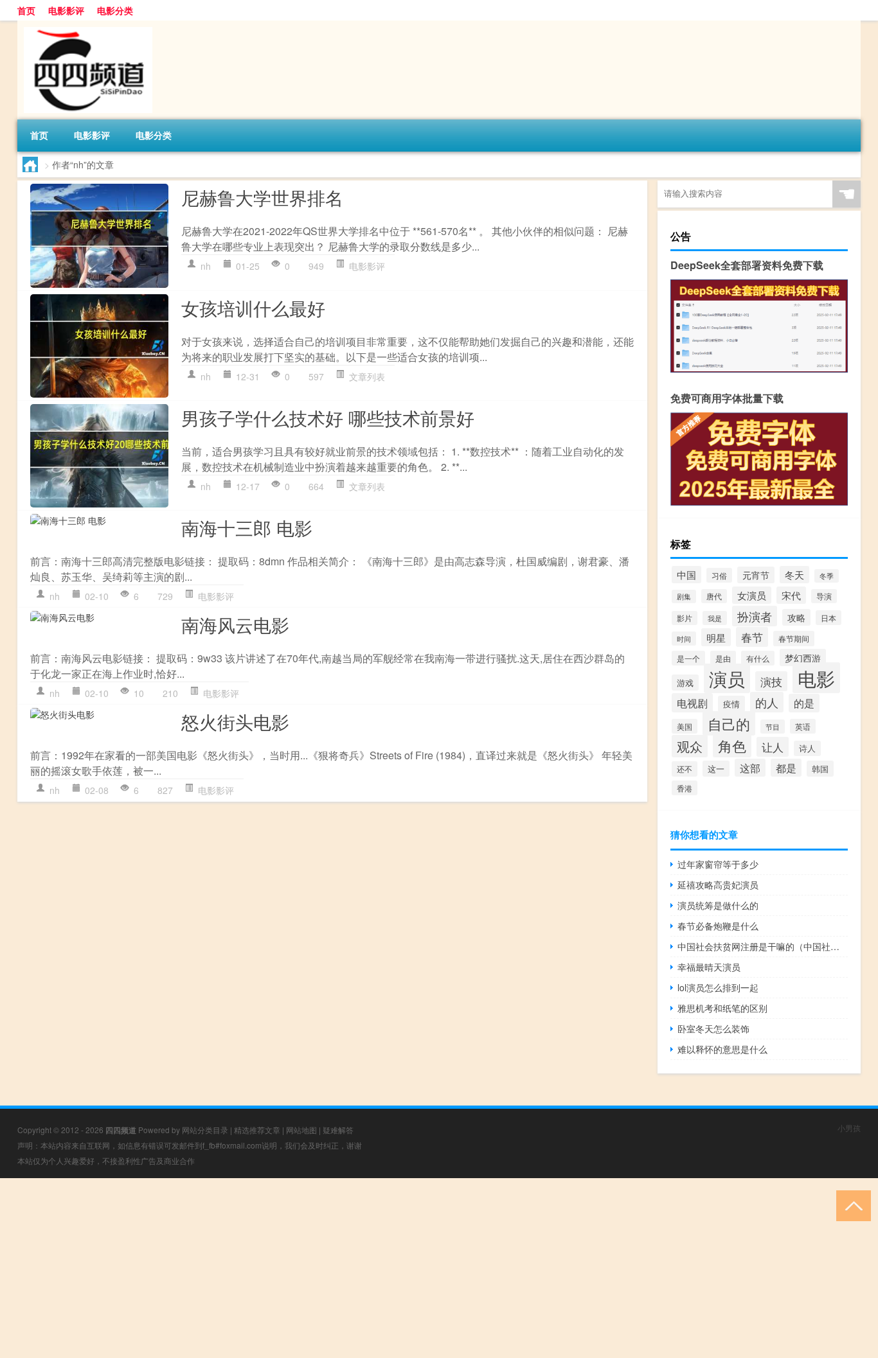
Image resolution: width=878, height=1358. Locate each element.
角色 (732, 745)
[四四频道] (84, 25)
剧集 (684, 596)
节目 (773, 726)
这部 (750, 768)
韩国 (820, 769)
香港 (684, 787)
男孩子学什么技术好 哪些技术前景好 (327, 417)
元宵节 (755, 575)
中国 (686, 574)
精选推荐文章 (257, 1129)
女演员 (751, 595)
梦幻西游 (803, 657)
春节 (752, 637)
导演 (824, 596)
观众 (690, 746)
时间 (684, 638)
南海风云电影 (235, 624)
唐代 (714, 596)
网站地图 (301, 1129)
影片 (684, 618)
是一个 (688, 658)
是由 (723, 658)
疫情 (731, 704)
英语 (803, 726)
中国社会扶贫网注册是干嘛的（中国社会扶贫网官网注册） (762, 946)
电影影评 (66, 10)
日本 (828, 617)
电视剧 (692, 702)
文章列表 (367, 376)
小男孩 (849, 1127)
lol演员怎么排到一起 (717, 987)
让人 (773, 747)
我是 (715, 618)
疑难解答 (338, 1129)
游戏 (685, 682)
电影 (816, 677)
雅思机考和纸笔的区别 (722, 1007)
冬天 (794, 574)
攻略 (796, 617)
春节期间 (793, 638)
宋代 (791, 595)
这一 (716, 769)
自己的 (729, 723)
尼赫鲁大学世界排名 (262, 197)
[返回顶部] (850, 1204)
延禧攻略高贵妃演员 (717, 884)
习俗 (719, 575)
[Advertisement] (385, 1268)
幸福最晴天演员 (708, 966)
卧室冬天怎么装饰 (713, 1028)
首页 (26, 10)
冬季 (827, 576)
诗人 (807, 748)
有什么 (757, 658)
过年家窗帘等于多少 (717, 864)
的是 (804, 703)
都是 (786, 768)
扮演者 (754, 616)
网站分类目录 (205, 1129)
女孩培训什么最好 (253, 308)
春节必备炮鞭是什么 (717, 925)
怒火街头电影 (235, 721)
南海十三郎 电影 (246, 527)
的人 (766, 702)
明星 (716, 637)
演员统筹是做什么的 (717, 905)
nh (206, 266)
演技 (771, 681)
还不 (684, 769)
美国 (684, 726)
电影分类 (115, 10)
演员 (727, 678)
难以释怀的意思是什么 (722, 1049)
